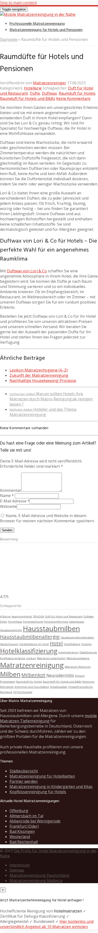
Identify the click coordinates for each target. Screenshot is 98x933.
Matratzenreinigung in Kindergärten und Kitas (51, 786)
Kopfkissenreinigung (12, 658)
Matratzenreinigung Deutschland (39, 875)
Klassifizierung (88, 652)
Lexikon (31, 658)
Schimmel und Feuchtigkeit (31, 687)
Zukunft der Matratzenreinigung (39, 375)
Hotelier (86, 644)
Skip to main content (18, 2)
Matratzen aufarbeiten (51, 658)
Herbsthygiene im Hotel (34, 644)
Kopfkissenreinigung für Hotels (38, 791)
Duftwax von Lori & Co (27, 271)
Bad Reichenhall (24, 841)
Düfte (35, 93)
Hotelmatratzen (68, 652)
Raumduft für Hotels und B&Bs (27, 98)
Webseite (8, 506)
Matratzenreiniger (49, 83)
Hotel (56, 643)
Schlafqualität (58, 687)
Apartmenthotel (22, 616)
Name (5, 495)
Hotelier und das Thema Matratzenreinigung (43, 412)
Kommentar (10, 490)
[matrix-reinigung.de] (37, 14)
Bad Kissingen (22, 831)
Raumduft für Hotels (77, 93)
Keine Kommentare (73, 98)
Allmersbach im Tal (26, 815)
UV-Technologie (22, 692)
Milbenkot (33, 675)
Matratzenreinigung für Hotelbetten (42, 776)
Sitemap (17, 870)
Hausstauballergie (11, 630)
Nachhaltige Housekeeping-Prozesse (43, 380)
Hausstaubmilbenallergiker (77, 637)
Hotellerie (33, 88)
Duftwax (49, 93)
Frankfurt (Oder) (24, 826)
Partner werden (24, 781)
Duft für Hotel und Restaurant (64, 616)
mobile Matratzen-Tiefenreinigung (48, 718)
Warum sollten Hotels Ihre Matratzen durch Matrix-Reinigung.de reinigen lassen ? (51, 399)
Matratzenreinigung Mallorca (36, 880)
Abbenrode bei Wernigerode (35, 821)
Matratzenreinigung (32, 665)
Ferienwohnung (33, 621)
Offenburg (19, 810)
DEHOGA (38, 616)
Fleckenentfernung (56, 621)
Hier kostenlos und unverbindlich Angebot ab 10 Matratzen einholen (46, 924)
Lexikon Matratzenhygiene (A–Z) (39, 370)
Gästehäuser (76, 621)
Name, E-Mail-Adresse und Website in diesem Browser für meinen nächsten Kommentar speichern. (47, 518)
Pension (80, 675)
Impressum (20, 865)
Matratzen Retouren (78, 666)
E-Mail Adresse (13, 501)
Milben (10, 674)
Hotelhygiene (72, 644)
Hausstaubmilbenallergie (30, 636)
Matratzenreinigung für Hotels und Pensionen (46, 30)
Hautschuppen (9, 644)
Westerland (20, 836)
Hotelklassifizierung (28, 650)
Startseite (8, 39)
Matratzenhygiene (78, 658)
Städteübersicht (24, 771)
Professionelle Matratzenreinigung (37, 24)
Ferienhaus (15, 621)
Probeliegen (7, 681)
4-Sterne (5, 616)
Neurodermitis (60, 675)
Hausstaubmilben (51, 628)
